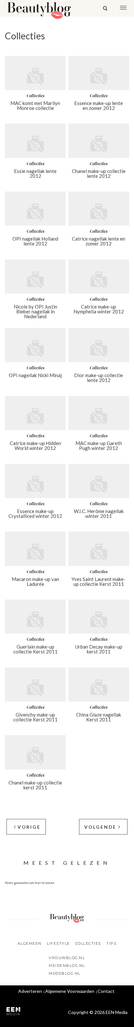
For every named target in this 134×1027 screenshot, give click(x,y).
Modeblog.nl (65, 973)
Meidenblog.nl (67, 965)
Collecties (88, 943)
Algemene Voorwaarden (69, 991)
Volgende (100, 827)
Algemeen (30, 943)
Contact (106, 991)
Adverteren (30, 991)
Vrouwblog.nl (67, 957)
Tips (111, 943)
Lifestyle (58, 943)
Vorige (29, 827)
